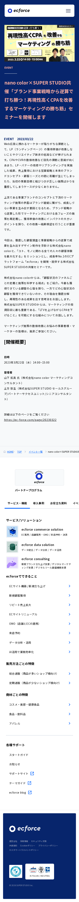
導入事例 (38, 503)
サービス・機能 (17, 503)
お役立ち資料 (58, 503)
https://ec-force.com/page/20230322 (30, 420)
